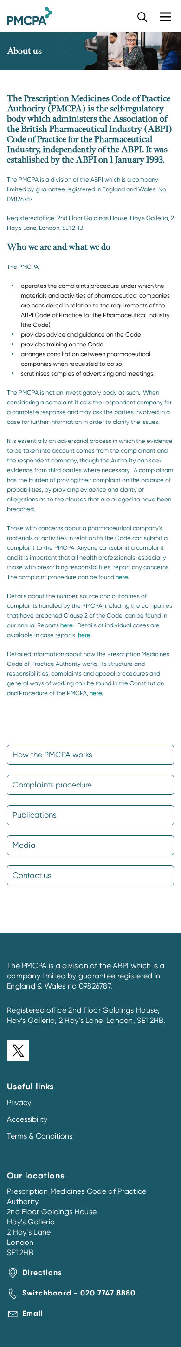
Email (32, 1313)
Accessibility (27, 1119)
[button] (142, 17)
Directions (42, 1272)
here (66, 625)
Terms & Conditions (39, 1136)
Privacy (19, 1102)
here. (122, 576)
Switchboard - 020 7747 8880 (79, 1292)
